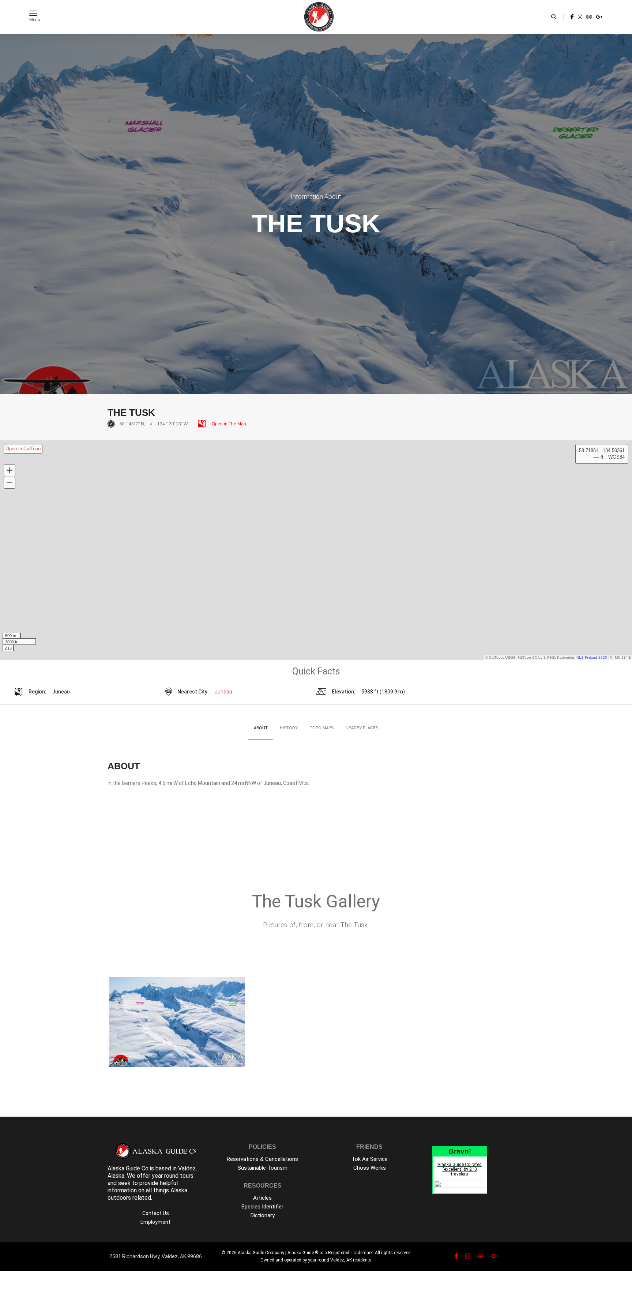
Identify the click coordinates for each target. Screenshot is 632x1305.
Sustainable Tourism (262, 1168)
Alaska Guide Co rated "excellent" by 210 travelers (459, 1169)
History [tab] (289, 728)
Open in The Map (228, 423)
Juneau (223, 692)
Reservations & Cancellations (262, 1159)
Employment (155, 1222)
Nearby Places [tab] (362, 728)
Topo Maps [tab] (322, 728)
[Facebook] (572, 17)
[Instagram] (580, 17)
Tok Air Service (369, 1159)
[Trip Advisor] (589, 17)
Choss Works (369, 1168)
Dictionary (263, 1215)
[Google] (599, 17)
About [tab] (261, 728)
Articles (262, 1198)
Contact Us (155, 1213)
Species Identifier (262, 1206)
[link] (572, 16)
